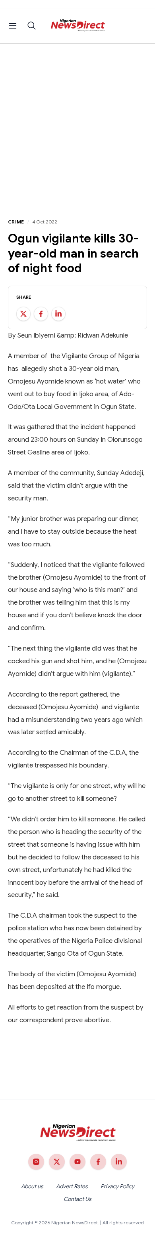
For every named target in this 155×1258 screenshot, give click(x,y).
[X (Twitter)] (57, 1162)
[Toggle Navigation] (12, 25)
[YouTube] (77, 1162)
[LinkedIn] (119, 1162)
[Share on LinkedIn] (58, 314)
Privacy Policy (117, 1186)
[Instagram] (36, 1162)
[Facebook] (98, 1162)
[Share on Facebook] (41, 314)
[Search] (31, 25)
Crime (16, 222)
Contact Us (77, 1199)
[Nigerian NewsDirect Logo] (77, 26)
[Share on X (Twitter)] (23, 314)
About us (32, 1186)
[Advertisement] (77, 125)
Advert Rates (72, 1186)
